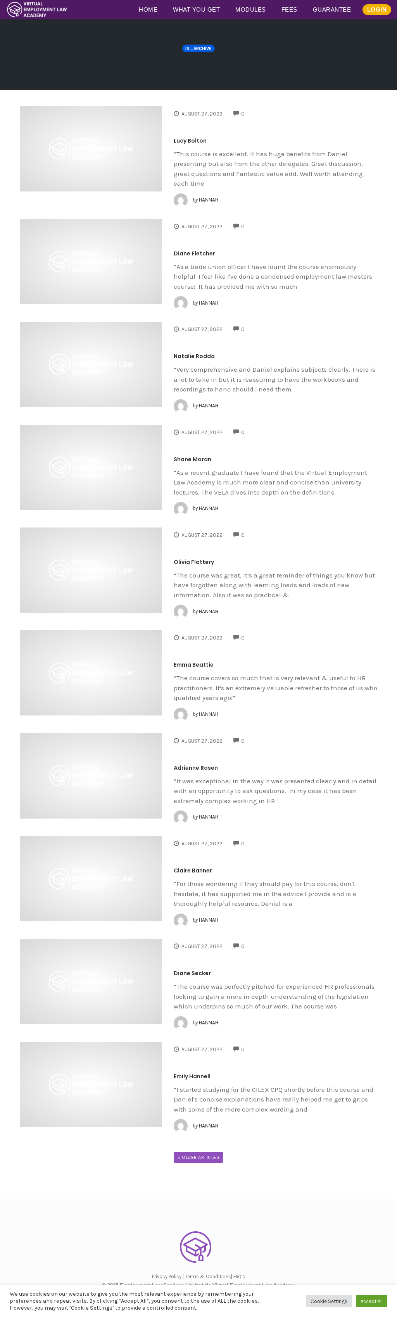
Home (148, 9)
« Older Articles (198, 1157)
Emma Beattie (194, 665)
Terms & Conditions (208, 1276)
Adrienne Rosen (196, 768)
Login (377, 9)
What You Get (196, 9)
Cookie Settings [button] (329, 1301)
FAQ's (239, 1276)
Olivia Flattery (194, 562)
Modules (250, 9)
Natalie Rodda (194, 356)
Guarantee (332, 9)
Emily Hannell (192, 1076)
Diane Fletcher (194, 253)
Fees (289, 9)
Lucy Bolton (190, 141)
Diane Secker (192, 973)
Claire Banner (193, 870)
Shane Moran (192, 459)
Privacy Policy (166, 1276)
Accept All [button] (372, 1301)
